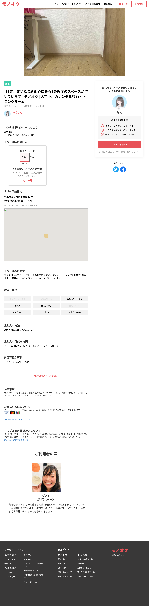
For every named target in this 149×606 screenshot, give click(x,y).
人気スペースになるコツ (86, 576)
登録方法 (61, 559)
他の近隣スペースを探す (46, 375)
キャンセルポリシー (32, 582)
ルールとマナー (10, 576)
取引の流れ (62, 563)
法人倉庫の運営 (92, 4)
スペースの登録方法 (85, 559)
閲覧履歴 (108, 4)
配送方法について (65, 572)
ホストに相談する (119, 144)
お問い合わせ (9, 572)
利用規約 (27, 559)
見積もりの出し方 (84, 567)
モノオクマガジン (11, 559)
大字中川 (39, 106)
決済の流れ (62, 567)
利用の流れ (77, 4)
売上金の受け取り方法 (86, 572)
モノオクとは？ (62, 4)
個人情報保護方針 (31, 570)
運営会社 (27, 555)
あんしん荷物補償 (65, 576)
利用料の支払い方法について (17, 419)
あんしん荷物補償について (16, 439)
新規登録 (139, 3)
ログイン (123, 4)
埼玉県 (7, 106)
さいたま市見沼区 (23, 106)
